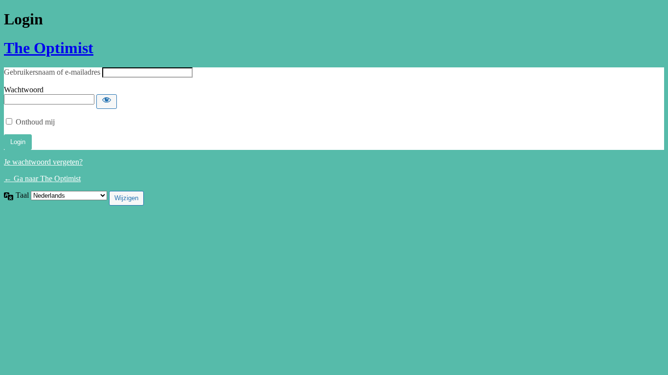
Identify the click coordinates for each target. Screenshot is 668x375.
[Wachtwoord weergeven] (106, 101)
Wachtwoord (24, 89)
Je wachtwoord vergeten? (43, 162)
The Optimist (48, 48)
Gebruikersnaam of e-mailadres (52, 72)
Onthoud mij (35, 122)
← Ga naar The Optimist (42, 178)
